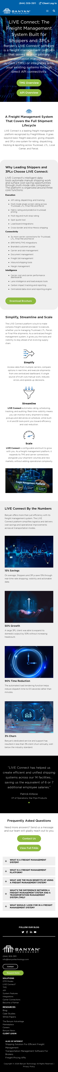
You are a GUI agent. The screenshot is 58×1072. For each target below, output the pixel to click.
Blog (5, 1010)
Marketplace (8, 1024)
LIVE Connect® (9, 984)
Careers (6, 1027)
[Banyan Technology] (16, 11)
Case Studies (9, 1013)
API (4, 990)
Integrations (8, 996)
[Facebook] (27, 932)
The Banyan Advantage (13, 1021)
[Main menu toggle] (47, 11)
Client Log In (49, 3)
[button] (54, 11)
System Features (10, 993)
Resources (9, 1007)
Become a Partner (11, 1002)
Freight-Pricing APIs (15, 1057)
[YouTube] (35, 932)
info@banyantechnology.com (16, 959)
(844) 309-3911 (27, 3)
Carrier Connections (11, 999)
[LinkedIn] (31, 932)
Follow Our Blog (29, 927)
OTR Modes (8, 981)
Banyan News (9, 1030)
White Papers (9, 1016)
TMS (5, 987)
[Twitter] (23, 932)
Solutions (8, 978)
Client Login (9, 1033)
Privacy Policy (29, 1066)
